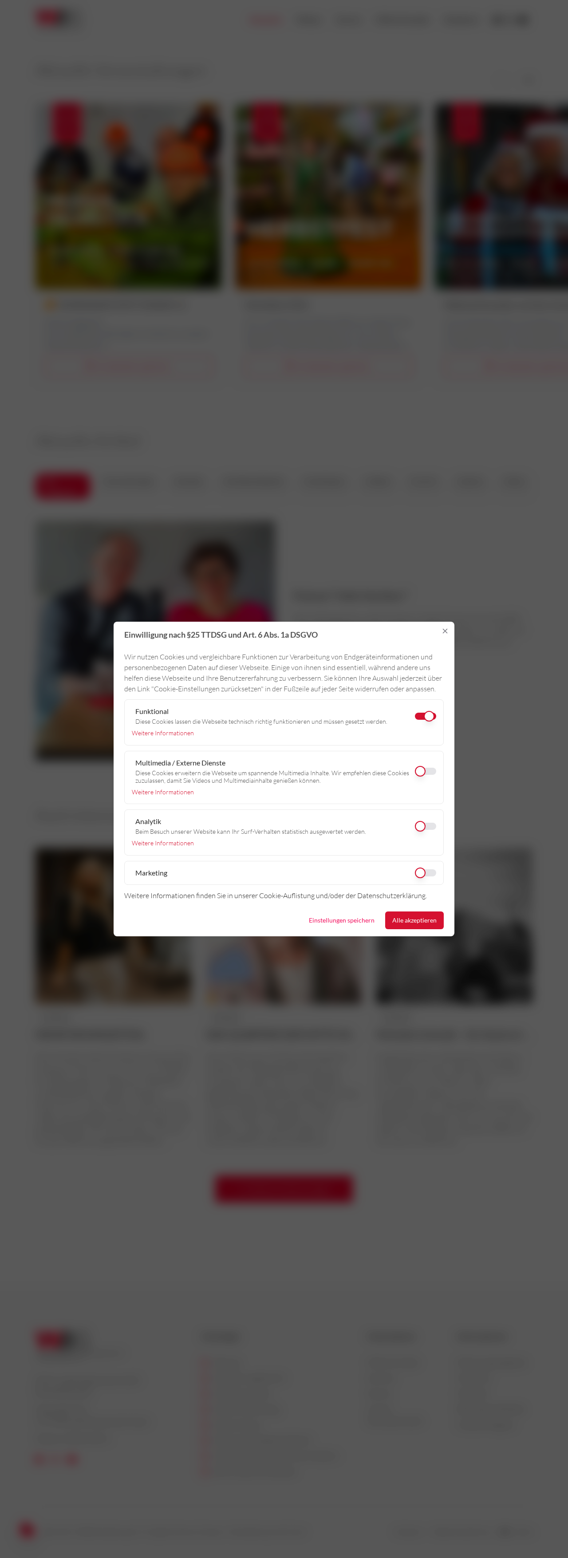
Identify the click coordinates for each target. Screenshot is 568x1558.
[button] (445, 631)
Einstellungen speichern (342, 920)
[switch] (284, 771)
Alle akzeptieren (414, 920)
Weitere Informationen (163, 733)
